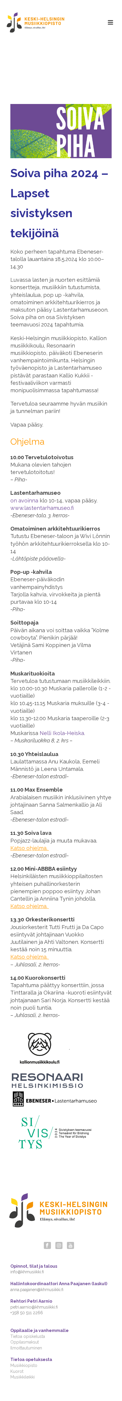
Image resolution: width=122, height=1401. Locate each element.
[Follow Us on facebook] (47, 1246)
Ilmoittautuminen (26, 1348)
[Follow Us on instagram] (58, 1246)
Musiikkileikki (22, 1377)
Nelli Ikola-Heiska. (62, 733)
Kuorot (16, 1371)
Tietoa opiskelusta (27, 1336)
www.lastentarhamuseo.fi (42, 508)
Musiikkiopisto (23, 1365)
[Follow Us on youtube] (70, 1246)
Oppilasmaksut (24, 1342)
